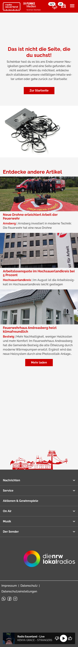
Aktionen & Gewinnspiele (20, 501)
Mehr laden (39, 362)
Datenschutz (29, 585)
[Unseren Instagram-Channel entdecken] (15, 599)
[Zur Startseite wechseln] (11, 6)
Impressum (9, 585)
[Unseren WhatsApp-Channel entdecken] (3, 599)
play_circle (63, 638)
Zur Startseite (39, 90)
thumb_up (70, 638)
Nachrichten (11, 480)
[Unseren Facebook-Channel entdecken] (9, 599)
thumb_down (57, 638)
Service (8, 490)
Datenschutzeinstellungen (19, 591)
